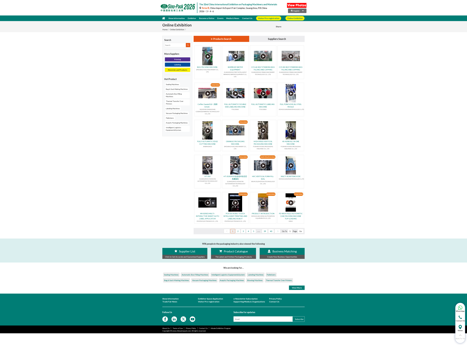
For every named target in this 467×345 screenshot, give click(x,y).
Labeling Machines (173, 108)
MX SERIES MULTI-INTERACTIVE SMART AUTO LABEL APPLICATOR (207, 216)
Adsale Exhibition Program (221, 328)
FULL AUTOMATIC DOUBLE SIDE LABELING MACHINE (235, 105)
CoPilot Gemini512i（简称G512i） (207, 105)
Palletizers (170, 118)
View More (297, 288)
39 (265, 231)
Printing (177, 59)
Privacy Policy (191, 328)
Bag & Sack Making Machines (177, 89)
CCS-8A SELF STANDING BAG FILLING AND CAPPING (290, 68)
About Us (166, 328)
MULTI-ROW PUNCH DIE (291, 176)
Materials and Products (177, 70)
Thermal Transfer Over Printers (174, 102)
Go (300, 231)
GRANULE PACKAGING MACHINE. (235, 142)
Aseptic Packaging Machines (177, 123)
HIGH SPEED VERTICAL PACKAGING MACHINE (263, 142)
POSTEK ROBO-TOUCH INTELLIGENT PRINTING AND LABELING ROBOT (235, 216)
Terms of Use (178, 328)
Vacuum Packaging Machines (177, 113)
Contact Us (247, 18)
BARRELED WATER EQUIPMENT (235, 68)
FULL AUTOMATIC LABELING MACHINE (263, 105)
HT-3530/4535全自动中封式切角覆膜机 (235, 177)
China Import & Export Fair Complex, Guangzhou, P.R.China (234, 8)
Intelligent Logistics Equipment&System (173, 128)
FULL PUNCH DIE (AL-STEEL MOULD (291, 105)
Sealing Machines (172, 84)
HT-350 (207, 176)
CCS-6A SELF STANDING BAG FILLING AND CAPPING (263, 68)
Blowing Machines (255, 280)
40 (271, 231)
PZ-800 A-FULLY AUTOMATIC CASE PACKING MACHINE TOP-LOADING (291, 216)
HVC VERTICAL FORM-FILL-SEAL (263, 177)
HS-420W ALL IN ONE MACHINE (290, 142)
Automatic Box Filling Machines (174, 95)
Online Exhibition (177, 29)
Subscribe (299, 319)
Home (165, 29)
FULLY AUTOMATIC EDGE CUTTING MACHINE (207, 142)
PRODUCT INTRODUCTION (263, 213)
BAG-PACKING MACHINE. (207, 67)
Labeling (177, 65)
